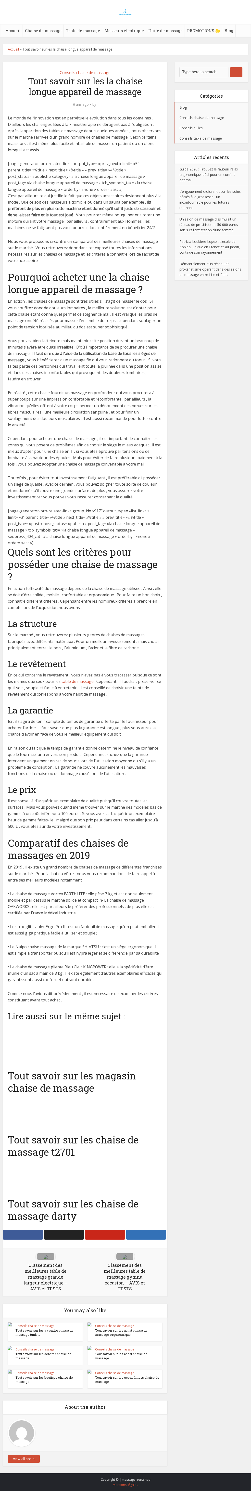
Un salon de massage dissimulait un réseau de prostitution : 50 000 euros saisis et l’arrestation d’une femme (208, 224)
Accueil (13, 30)
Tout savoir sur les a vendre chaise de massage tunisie (44, 1332)
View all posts (24, 1458)
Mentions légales (125, 1484)
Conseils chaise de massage (85, 72)
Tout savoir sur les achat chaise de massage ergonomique (121, 1332)
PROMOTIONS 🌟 (203, 30)
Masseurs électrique (124, 30)
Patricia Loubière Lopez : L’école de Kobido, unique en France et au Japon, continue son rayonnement (209, 247)
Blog (229, 30)
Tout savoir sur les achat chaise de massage (121, 1356)
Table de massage (83, 30)
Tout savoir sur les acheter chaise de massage (43, 1356)
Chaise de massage (43, 30)
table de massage (78, 681)
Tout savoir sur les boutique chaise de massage (44, 1379)
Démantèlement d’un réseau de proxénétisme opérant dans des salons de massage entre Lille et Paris (210, 269)
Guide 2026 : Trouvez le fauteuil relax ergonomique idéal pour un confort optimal (208, 174)
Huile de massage (165, 30)
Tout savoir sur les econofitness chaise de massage (127, 1379)
